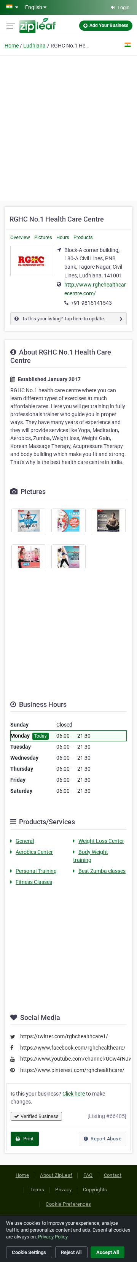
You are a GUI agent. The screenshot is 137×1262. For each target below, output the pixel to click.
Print (27, 1139)
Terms (37, 1189)
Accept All (107, 1252)
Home (12, 46)
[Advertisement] (68, 127)
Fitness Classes (34, 882)
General (25, 841)
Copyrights (95, 1189)
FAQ (87, 1175)
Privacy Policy (53, 1237)
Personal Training (36, 871)
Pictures (43, 237)
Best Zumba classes (102, 871)
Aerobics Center (34, 852)
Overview (20, 237)
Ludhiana (34, 46)
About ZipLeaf (56, 1175)
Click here (73, 1094)
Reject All (71, 1252)
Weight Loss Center (101, 841)
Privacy (63, 1189)
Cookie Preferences (68, 1204)
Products (83, 237)
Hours (62, 237)
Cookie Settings (29, 1252)
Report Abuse (105, 1139)
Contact (113, 1175)
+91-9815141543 (91, 303)
